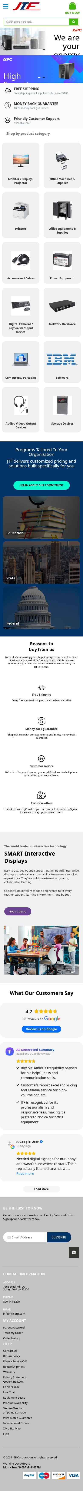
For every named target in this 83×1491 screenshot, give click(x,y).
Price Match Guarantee (17, 1418)
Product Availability (15, 1403)
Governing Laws (13, 1381)
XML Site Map (12, 1428)
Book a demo (17, 911)
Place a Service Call (15, 1361)
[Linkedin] (74, 1252)
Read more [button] (25, 1173)
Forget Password (14, 1327)
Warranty (9, 1372)
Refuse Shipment (14, 1367)
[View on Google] (9, 1143)
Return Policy (11, 1356)
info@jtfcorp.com (14, 1314)
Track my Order (13, 1333)
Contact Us (10, 1351)
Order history (11, 1338)
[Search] (73, 21)
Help (6, 1434)
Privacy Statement (14, 1377)
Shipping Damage (14, 1412)
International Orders (16, 1423)
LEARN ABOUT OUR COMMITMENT (41, 485)
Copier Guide (11, 1387)
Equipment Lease (14, 1397)
